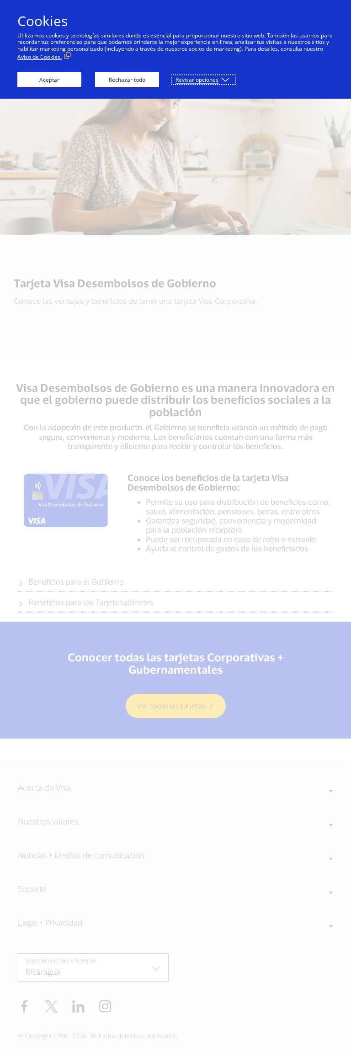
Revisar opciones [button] (197, 80)
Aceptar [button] (49, 80)
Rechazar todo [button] (127, 80)
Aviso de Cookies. (39, 57)
